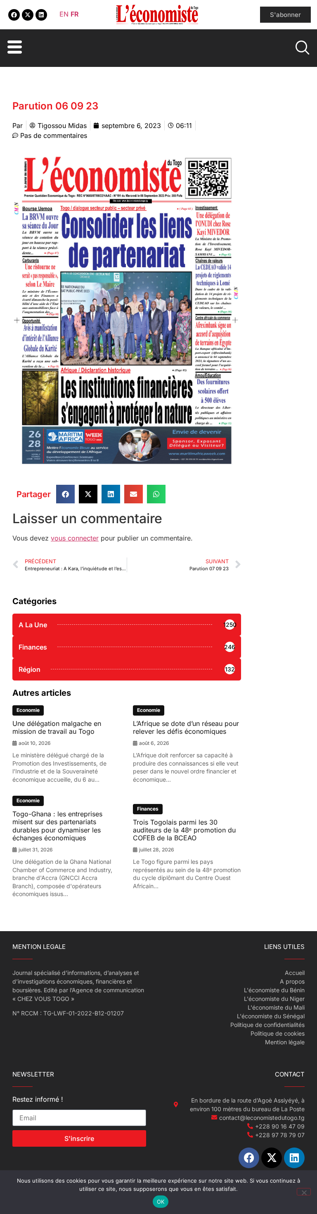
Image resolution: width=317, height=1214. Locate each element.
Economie (28, 710)
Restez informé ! (37, 1099)
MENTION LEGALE (39, 947)
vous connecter (75, 538)
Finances (147, 809)
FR (75, 14)
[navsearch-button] (303, 48)
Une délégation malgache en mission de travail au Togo (56, 727)
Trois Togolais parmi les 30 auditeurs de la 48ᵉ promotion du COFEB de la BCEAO (184, 830)
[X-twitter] (27, 15)
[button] (65, 494)
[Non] (304, 1191)
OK (161, 1201)
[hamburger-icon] (13, 48)
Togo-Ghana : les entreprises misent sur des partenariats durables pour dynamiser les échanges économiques (57, 826)
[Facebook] (14, 15)
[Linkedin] (41, 15)
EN (64, 14)
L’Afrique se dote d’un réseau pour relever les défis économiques (186, 727)
